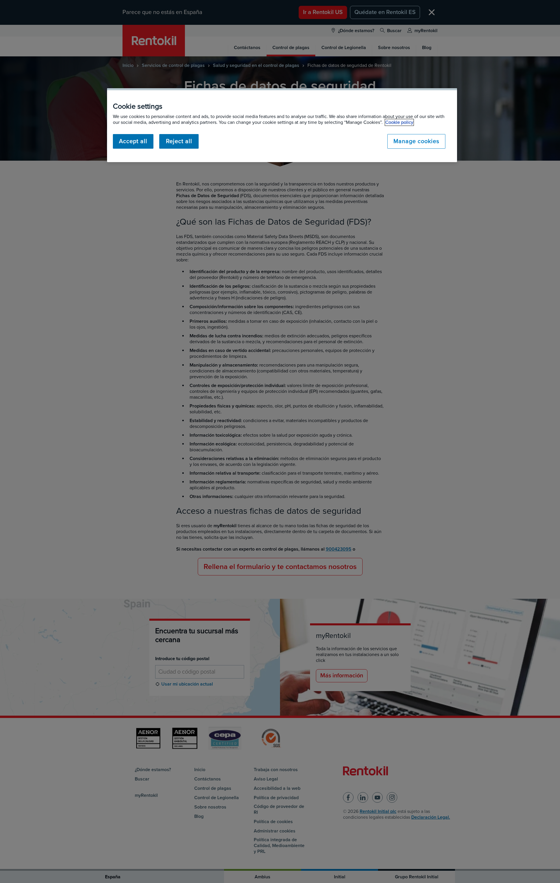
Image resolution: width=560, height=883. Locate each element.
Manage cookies (416, 141)
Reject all (179, 141)
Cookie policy (399, 122)
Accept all (133, 141)
